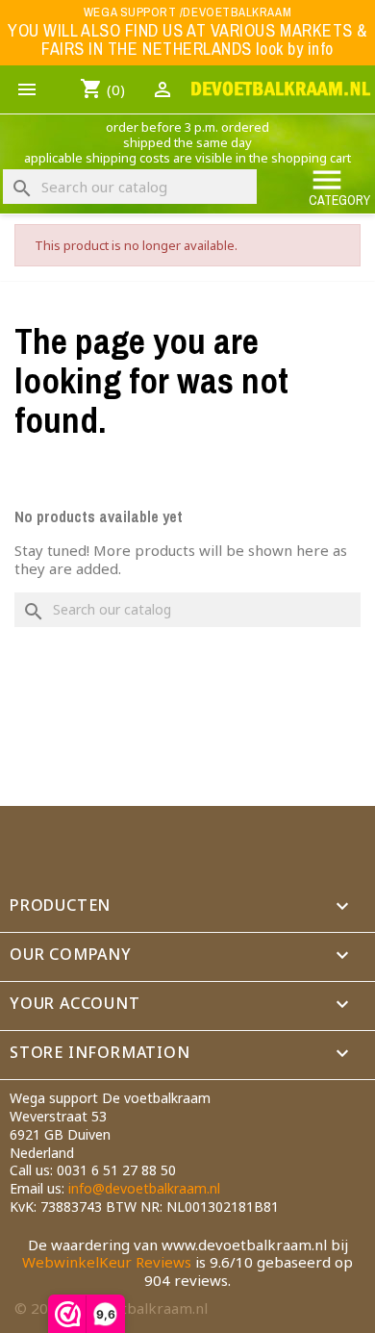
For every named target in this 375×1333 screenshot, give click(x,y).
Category (339, 186)
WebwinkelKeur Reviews (106, 1261)
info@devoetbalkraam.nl (144, 1188)
